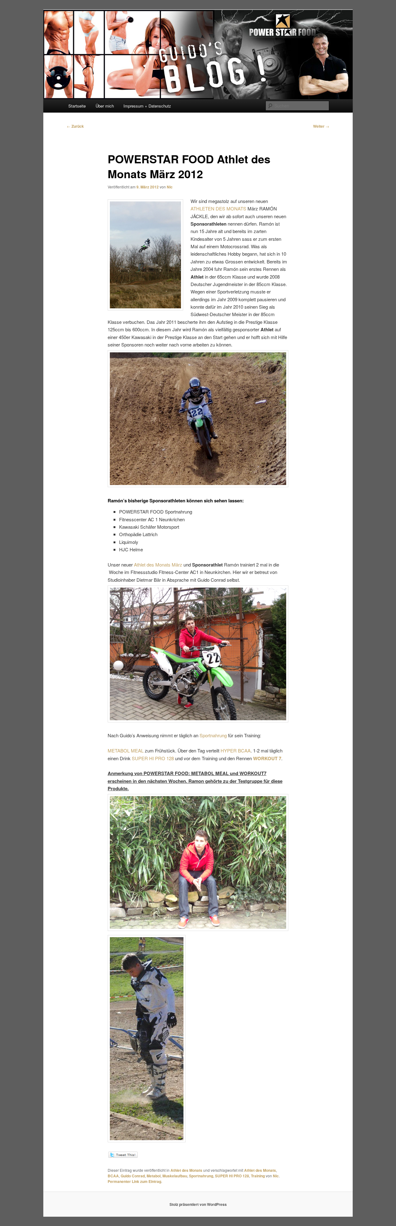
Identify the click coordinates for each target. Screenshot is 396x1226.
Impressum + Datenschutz (147, 106)
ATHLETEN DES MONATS (219, 208)
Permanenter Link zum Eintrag (134, 1181)
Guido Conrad (133, 1176)
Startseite (77, 106)
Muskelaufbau (174, 1176)
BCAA (113, 1176)
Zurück (75, 126)
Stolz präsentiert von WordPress (198, 1204)
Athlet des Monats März (158, 564)
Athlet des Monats (186, 1170)
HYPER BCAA (235, 750)
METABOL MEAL (126, 750)
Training (258, 1176)
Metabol (154, 1176)
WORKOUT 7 (267, 758)
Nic (170, 187)
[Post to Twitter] (123, 1156)
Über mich (105, 106)
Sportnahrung (214, 735)
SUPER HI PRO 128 (153, 758)
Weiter (321, 126)
